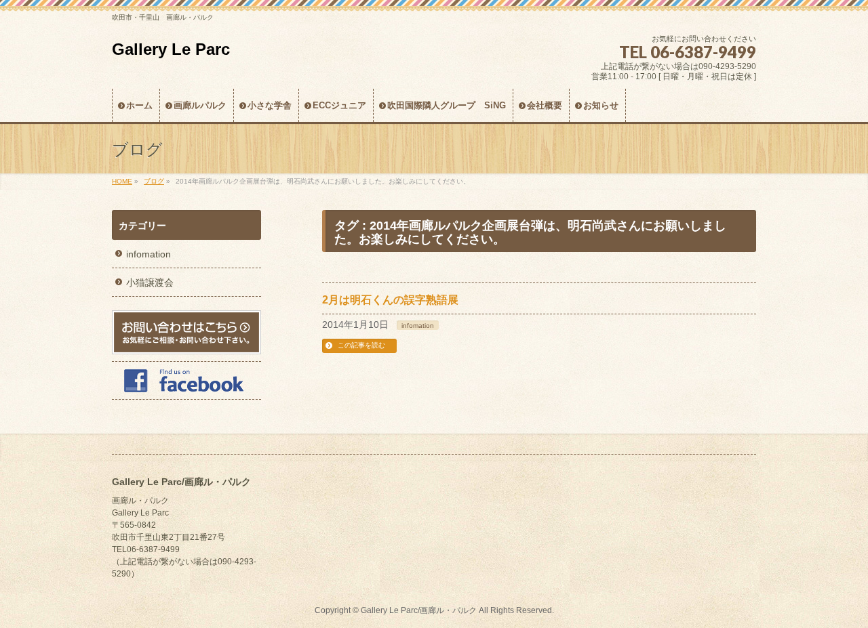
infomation (417, 325)
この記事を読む (361, 345)
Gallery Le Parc (171, 49)
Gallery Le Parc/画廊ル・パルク (419, 610)
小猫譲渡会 (150, 282)
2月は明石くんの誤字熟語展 (390, 300)
